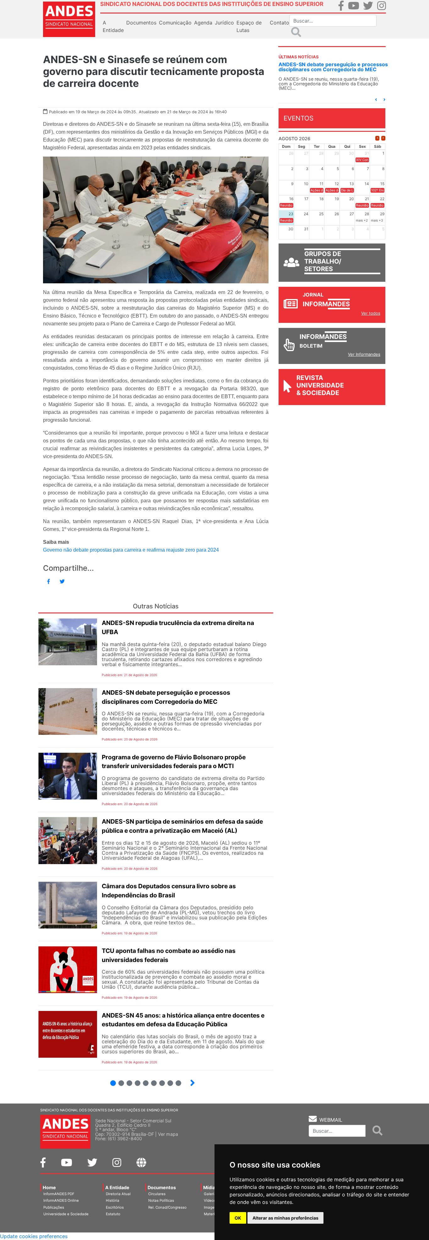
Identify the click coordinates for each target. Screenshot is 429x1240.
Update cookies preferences (34, 1236)
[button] (375, 99)
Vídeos (210, 1200)
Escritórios (115, 1207)
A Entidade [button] (113, 26)
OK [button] (238, 1218)
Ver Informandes (364, 354)
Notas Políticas (161, 1200)
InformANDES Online (61, 1200)
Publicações (53, 1207)
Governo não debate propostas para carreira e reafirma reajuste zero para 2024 (131, 550)
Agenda (203, 22)
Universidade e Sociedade (66, 1214)
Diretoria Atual (118, 1194)
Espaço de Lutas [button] (249, 26)
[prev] (377, 138)
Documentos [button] (141, 22)
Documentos (162, 1187)
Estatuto (113, 1214)
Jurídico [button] (224, 22)
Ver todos (370, 313)
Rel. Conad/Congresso (167, 1207)
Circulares (157, 1194)
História (112, 1200)
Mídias (210, 1187)
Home (49, 1187)
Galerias (211, 1194)
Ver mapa (168, 1134)
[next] (383, 138)
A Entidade (117, 1187)
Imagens (211, 1207)
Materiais (212, 1214)
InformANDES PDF (58, 1194)
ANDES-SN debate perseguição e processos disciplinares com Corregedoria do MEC (333, 66)
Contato (279, 22)
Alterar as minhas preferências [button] (285, 1218)
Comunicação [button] (175, 22)
